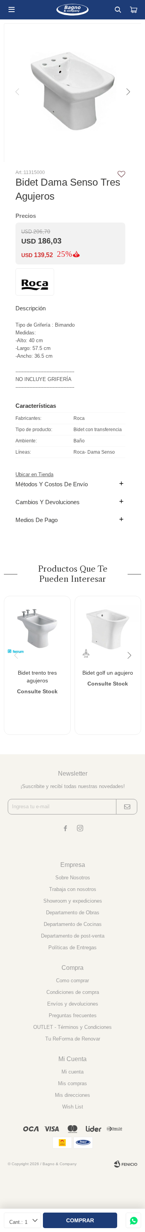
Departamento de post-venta (72, 936)
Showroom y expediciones (72, 901)
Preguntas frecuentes (73, 1015)
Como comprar (72, 980)
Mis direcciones (72, 1095)
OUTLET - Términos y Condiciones (72, 1027)
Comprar (80, 1220)
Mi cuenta (72, 1072)
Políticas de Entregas (72, 947)
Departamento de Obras (72, 912)
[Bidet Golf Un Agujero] (108, 629)
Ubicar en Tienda (34, 474)
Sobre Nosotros (72, 877)
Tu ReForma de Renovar (72, 1039)
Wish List (72, 1107)
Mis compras (72, 1083)
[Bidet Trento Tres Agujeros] (37, 629)
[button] (118, 9)
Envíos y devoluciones (72, 1004)
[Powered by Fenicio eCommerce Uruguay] (125, 1164)
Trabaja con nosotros (72, 889)
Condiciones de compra (72, 992)
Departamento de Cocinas (73, 924)
